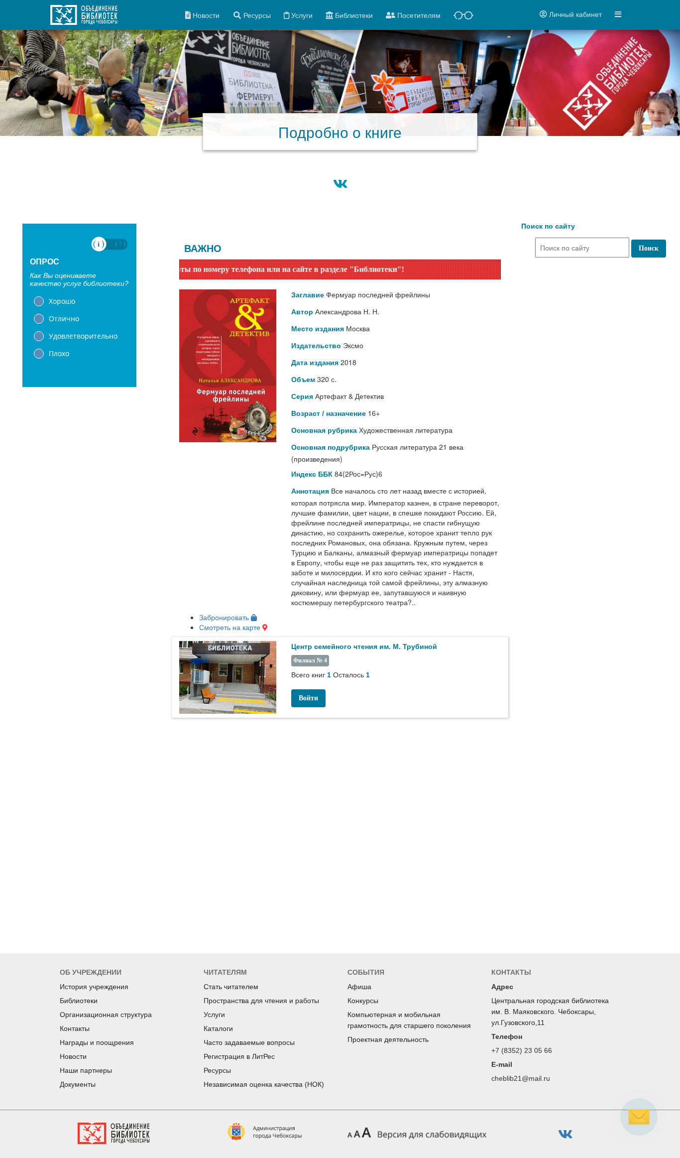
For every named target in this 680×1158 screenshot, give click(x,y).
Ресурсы (217, 1070)
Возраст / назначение (328, 413)
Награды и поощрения (97, 1042)
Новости (73, 1056)
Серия (302, 396)
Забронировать (225, 617)
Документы (78, 1084)
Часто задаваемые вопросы (249, 1042)
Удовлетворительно (83, 336)
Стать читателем (231, 987)
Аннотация (310, 491)
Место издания (317, 329)
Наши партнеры (86, 1070)
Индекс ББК (312, 474)
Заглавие (307, 295)
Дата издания (315, 363)
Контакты (75, 1028)
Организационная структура (106, 1015)
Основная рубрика (324, 430)
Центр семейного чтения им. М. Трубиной (364, 646)
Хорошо (62, 301)
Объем (303, 380)
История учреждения (94, 987)
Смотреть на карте (230, 627)
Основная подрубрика (330, 447)
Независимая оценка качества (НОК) (264, 1084)
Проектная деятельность (388, 1039)
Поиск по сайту (548, 226)
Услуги (214, 1015)
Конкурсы (362, 1001)
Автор (302, 312)
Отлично (64, 318)
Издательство (316, 346)
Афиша (359, 987)
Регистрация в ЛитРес (239, 1056)
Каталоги (218, 1028)
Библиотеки (79, 1001)
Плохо (59, 353)
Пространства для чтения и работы (261, 1001)
